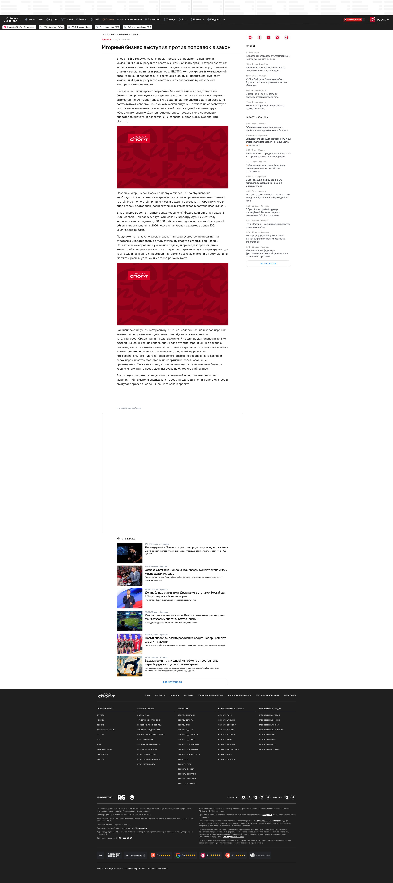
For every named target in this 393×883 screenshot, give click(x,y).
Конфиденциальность (239, 695)
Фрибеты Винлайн (187, 774)
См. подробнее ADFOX (233, 837)
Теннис (100, 725)
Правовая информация (267, 695)
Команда (174, 695)
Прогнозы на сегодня (270, 709)
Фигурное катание (106, 730)
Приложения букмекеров (231, 709)
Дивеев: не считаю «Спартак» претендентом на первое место (262, 95)
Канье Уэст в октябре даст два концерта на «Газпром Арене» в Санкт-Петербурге (268, 155)
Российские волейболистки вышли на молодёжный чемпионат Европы (265, 69)
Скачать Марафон (227, 735)
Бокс (99, 740)
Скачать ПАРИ (225, 715)
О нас (147, 695)
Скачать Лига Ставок (229, 749)
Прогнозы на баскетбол (271, 730)
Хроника (106, 39)
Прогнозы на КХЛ (267, 744)
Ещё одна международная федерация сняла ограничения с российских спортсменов (265, 168)
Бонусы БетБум (185, 720)
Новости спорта (105, 709)
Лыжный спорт (104, 749)
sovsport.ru (267, 814)
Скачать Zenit (225, 754)
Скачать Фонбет (226, 730)
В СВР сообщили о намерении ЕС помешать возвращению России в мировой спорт (264, 182)
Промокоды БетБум (188, 749)
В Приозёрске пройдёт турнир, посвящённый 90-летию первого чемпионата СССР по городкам (263, 212)
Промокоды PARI (186, 740)
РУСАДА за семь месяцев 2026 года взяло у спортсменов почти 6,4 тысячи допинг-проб (268, 197)
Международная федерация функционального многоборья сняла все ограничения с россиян (267, 253)
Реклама (188, 695)
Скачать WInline (226, 720)
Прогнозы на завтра (269, 749)
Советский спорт (134, 408)
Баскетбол (102, 754)
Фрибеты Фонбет (186, 769)
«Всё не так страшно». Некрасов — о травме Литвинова (265, 107)
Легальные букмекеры (148, 744)
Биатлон (101, 735)
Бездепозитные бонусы (149, 725)
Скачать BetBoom (227, 725)
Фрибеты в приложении (149, 720)
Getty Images (262, 821)
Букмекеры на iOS (146, 764)
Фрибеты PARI (184, 764)
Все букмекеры (145, 740)
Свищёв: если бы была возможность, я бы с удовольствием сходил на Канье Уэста (268, 140)
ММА (99, 744)
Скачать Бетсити (226, 744)
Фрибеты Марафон (187, 784)
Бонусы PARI (184, 725)
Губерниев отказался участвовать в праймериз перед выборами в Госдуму (267, 129)
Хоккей (100, 720)
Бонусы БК (183, 709)
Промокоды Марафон (189, 754)
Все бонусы (143, 715)
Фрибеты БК (183, 759)
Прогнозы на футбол (269, 715)
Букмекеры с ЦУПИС (147, 754)
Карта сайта (290, 695)
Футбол (101, 715)
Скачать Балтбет (226, 759)
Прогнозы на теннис (269, 725)
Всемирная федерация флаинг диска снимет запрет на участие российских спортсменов (266, 238)
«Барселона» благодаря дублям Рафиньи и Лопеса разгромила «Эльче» (268, 57)
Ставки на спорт (145, 709)
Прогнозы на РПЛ (267, 740)
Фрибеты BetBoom (187, 779)
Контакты (160, 695)
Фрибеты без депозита (148, 730)
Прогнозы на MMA (268, 735)
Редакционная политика (210, 695)
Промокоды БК (185, 730)
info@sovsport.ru (139, 828)
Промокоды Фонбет (188, 735)
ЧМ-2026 (101, 759)
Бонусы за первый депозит (151, 735)
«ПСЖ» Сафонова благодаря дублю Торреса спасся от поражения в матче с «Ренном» (266, 82)
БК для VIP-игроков (147, 749)
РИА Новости (275, 821)
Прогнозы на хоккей (269, 720)
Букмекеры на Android (148, 759)
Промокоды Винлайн (188, 744)
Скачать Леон (225, 740)
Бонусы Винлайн (186, 715)
